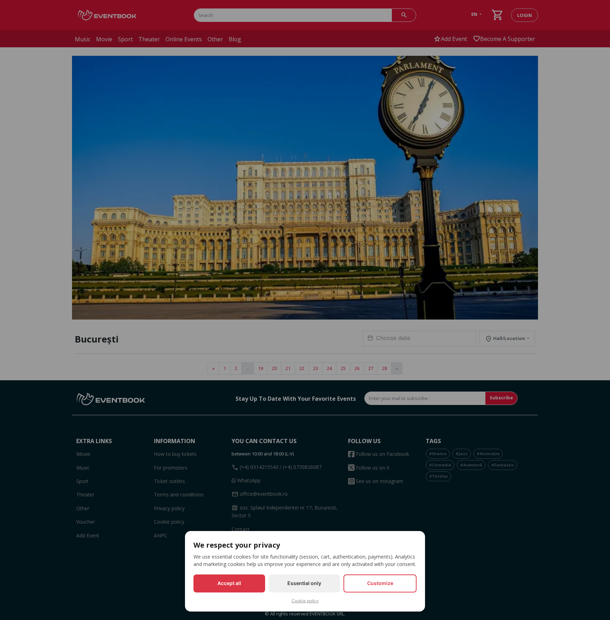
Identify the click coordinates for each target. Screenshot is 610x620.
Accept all (229, 583)
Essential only (304, 583)
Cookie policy (305, 600)
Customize (380, 583)
